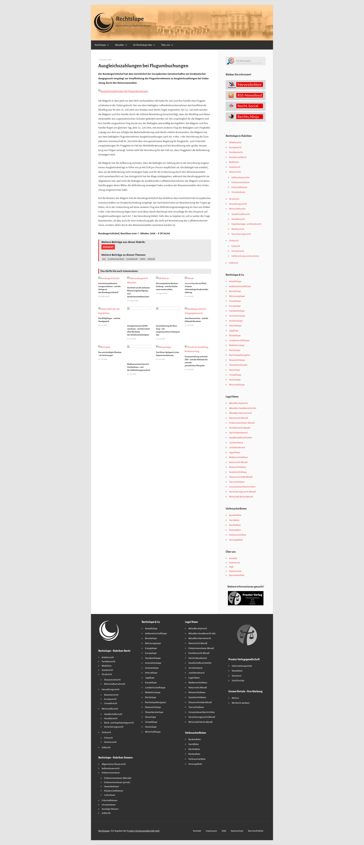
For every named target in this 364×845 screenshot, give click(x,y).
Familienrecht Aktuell (239, 427)
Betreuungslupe (237, 296)
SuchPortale (238, 680)
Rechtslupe (130, 19)
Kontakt (233, 558)
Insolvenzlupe (236, 320)
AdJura (235, 697)
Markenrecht (237, 228)
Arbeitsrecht (235, 142)
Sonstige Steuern (110, 808)
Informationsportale (242, 665)
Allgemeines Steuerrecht (114, 764)
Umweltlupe (235, 374)
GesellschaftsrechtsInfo (240, 437)
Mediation (234, 162)
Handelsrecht (238, 219)
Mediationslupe (236, 345)
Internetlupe (235, 325)
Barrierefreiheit (236, 575)
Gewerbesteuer (111, 786)
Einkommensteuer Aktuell (242, 422)
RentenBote (235, 529)
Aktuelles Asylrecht (238, 403)
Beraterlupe (235, 291)
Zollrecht (233, 262)
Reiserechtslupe (237, 360)
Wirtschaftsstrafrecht (114, 683)
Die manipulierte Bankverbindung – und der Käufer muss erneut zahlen (167, 286)
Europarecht (235, 147)
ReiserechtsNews (237, 467)
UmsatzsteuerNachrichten (242, 486)
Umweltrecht (110, 703)
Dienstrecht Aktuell (238, 417)
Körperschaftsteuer (113, 790)
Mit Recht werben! (241, 702)
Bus (104, 259)
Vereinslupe (235, 379)
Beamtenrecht (111, 694)
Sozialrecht (234, 167)
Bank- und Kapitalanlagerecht (119, 722)
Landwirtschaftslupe (239, 340)
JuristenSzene (236, 442)
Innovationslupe (237, 315)
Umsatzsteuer (238, 192)
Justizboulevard (237, 447)
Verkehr (151, 259)
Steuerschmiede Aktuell (240, 476)
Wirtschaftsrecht (237, 208)
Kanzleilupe (235, 335)
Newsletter (237, 670)
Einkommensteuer (240, 182)
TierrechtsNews (237, 481)
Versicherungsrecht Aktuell (242, 491)
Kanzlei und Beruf (237, 157)
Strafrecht (234, 198)
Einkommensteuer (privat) (117, 782)
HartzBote (234, 520)
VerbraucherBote (237, 534)
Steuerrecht (235, 171)
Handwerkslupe (237, 310)
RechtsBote (235, 524)
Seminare (236, 675)
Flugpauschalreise (116, 259)
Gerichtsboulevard (238, 432)
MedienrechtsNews (238, 457)
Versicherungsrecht (241, 233)
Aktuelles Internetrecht (240, 412)
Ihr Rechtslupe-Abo (142, 44)
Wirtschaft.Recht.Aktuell (241, 496)
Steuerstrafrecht (112, 679)
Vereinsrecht (237, 250)
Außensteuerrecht (240, 177)
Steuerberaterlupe (238, 364)
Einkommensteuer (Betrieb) (117, 778)
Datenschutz (235, 571)
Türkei (142, 259)
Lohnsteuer (109, 794)
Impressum (234, 562)
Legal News (234, 452)
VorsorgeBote (236, 539)
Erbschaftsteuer (239, 187)
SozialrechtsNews (238, 472)
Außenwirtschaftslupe (240, 286)
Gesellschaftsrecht (240, 214)
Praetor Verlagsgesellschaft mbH (143, 830)
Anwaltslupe (235, 281)
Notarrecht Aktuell (238, 462)
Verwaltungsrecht (238, 203)
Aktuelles (119, 44)
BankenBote (235, 515)
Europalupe (235, 305)
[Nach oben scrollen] (359, 840)
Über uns (165, 44)
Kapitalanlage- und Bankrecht (246, 223)
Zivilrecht (108, 247)
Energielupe (235, 300)
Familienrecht (236, 152)
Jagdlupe (233, 330)
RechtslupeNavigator (239, 355)
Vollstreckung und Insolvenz (245, 255)
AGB (231, 566)
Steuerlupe (234, 369)
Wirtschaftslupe (237, 384)
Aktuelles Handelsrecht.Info (242, 408)
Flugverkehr (131, 259)
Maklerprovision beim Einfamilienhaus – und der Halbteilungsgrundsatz (138, 367)
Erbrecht (235, 246)
